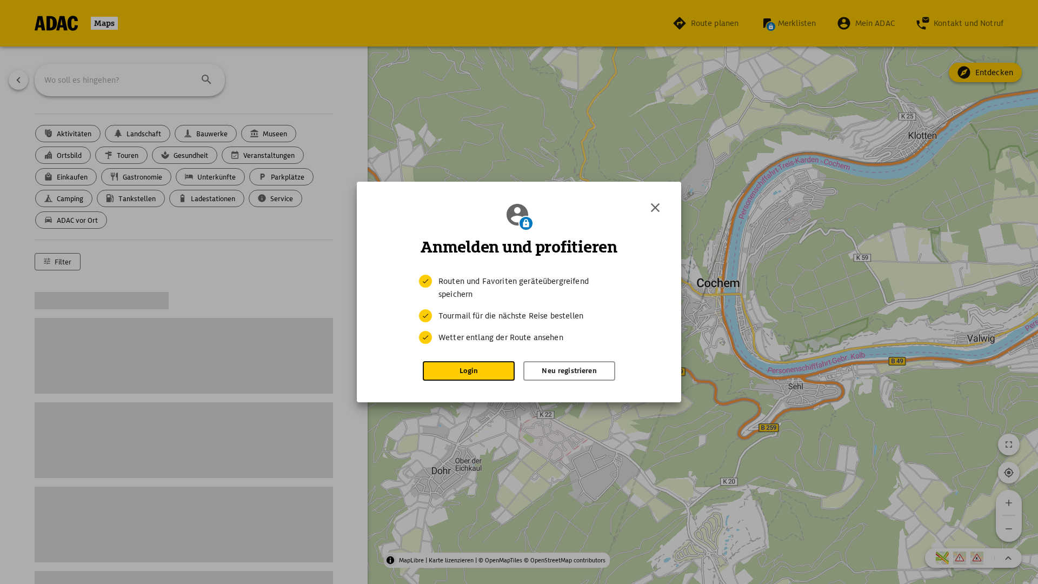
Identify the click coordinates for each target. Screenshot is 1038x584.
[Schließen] (655, 208)
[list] (519, 309)
